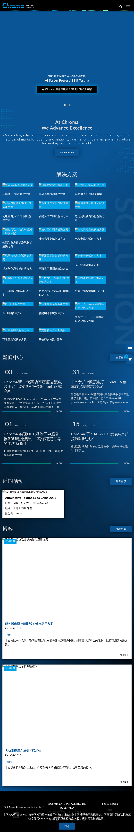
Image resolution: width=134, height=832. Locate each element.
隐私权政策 (96, 818)
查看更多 (121, 357)
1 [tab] (65, 105)
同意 (67, 826)
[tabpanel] (67, 59)
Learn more (67, 152)
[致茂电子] (18, 5)
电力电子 (10, 635)
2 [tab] (70, 105)
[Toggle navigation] (127, 7)
